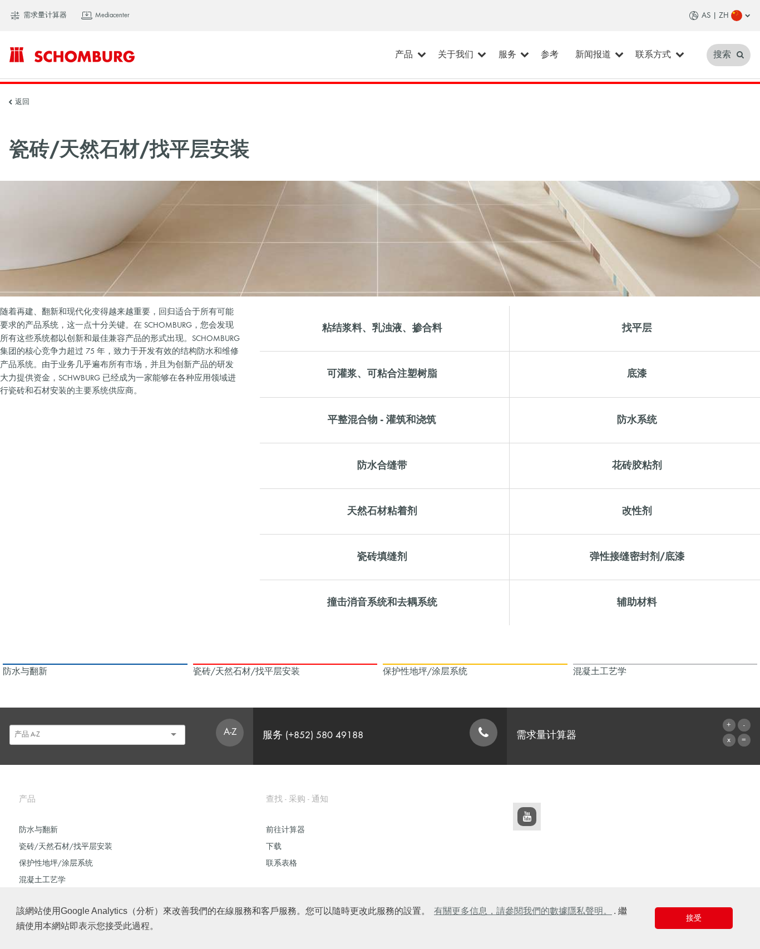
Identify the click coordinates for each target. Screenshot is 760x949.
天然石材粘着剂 (382, 511)
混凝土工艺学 (42, 880)
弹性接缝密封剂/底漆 (637, 557)
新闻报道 (593, 55)
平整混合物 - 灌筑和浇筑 (382, 420)
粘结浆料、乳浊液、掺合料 (382, 328)
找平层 (637, 328)
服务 (507, 55)
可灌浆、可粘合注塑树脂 (382, 374)
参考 (550, 55)
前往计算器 (285, 830)
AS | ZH (715, 15)
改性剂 (637, 511)
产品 (404, 55)
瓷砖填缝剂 (382, 557)
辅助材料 (637, 602)
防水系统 (637, 420)
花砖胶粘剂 (637, 466)
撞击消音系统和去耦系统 (382, 602)
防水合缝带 (382, 466)
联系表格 (281, 863)
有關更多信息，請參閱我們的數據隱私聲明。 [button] (523, 911)
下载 (274, 847)
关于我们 (455, 55)
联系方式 (653, 55)
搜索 (723, 55)
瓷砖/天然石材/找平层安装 (65, 847)
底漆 (637, 374)
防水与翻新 (38, 830)
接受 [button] (694, 917)
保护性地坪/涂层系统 (56, 863)
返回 (22, 102)
